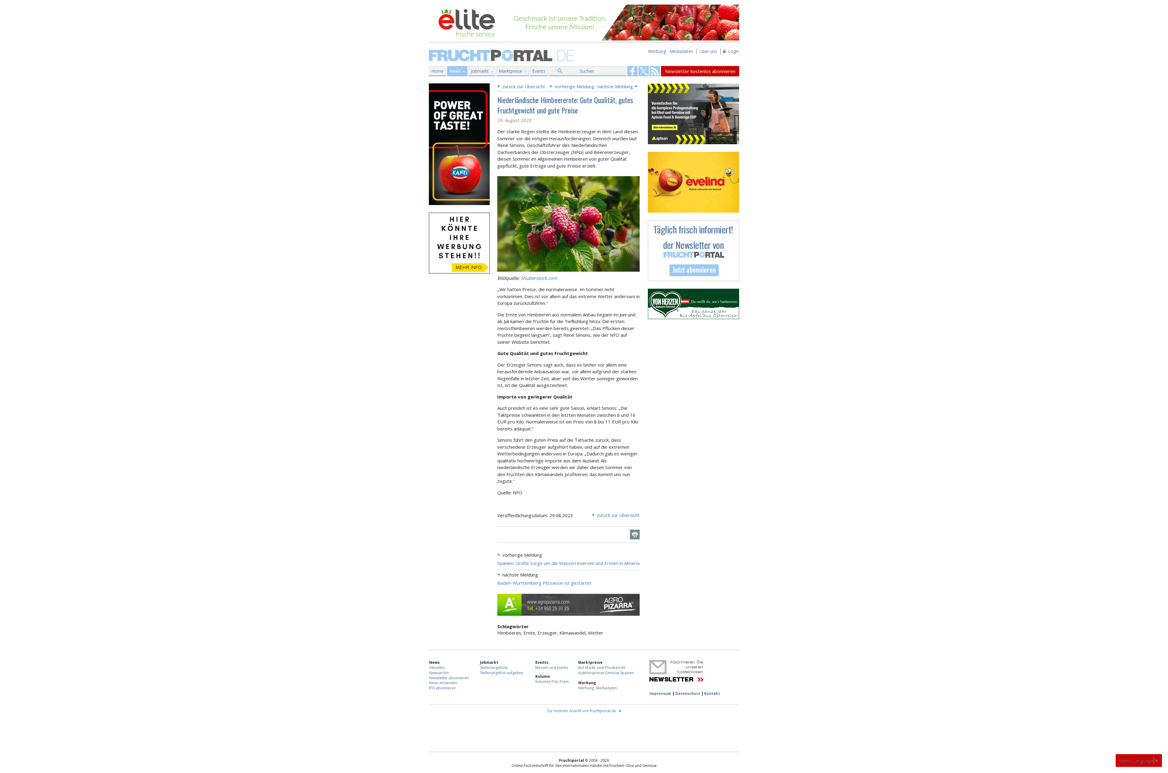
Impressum (660, 693)
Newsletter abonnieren (449, 678)
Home (437, 71)
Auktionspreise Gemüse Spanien (606, 672)
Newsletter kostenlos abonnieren (700, 71)
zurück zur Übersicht (523, 86)
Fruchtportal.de (502, 54)
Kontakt (712, 693)
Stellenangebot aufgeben (501, 672)
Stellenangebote (494, 667)
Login (733, 51)
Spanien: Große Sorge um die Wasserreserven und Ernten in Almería (568, 563)
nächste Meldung (615, 86)
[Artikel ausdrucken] (635, 534)
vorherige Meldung (574, 86)
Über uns (708, 51)
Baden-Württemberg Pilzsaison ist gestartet (544, 583)
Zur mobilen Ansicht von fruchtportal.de (581, 710)
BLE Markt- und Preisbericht (601, 667)
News (455, 71)
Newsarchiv (439, 672)
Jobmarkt (480, 71)
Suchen (587, 71)
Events (538, 71)
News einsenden (443, 682)
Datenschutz (687, 693)
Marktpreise (510, 71)
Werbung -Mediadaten (597, 688)
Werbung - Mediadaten (670, 51)
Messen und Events (551, 667)
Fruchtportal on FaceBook (632, 71)
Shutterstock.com (539, 278)
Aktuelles (437, 667)
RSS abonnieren (442, 688)
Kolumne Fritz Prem (552, 681)
